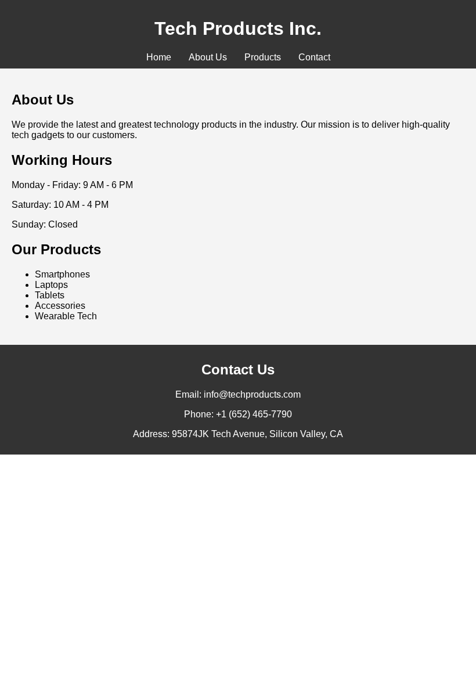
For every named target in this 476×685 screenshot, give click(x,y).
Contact (314, 57)
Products (262, 57)
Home (158, 57)
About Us (208, 57)
